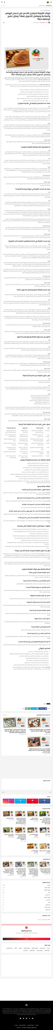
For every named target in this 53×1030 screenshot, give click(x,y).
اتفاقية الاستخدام (22, 1025)
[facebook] (32, 1018)
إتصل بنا (16, 1025)
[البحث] (2, 2)
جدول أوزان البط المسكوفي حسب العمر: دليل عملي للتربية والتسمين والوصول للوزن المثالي (44, 821)
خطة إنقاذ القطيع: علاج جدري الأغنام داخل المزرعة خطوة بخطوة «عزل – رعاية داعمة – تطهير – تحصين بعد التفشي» (20, 872)
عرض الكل (5, 714)
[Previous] (3, 5)
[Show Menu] (51, 2)
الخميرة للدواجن (10, 818)
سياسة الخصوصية (30, 1025)
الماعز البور (43, 5)
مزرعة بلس (26, 900)
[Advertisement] (26, 36)
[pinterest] (26, 1018)
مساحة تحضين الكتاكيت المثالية (34, 819)
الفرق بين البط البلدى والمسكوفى (9, 835)
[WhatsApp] (29, 708)
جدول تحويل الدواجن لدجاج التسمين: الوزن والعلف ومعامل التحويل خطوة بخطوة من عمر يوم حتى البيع (21, 821)
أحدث (50, 792)
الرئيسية (36, 1025)
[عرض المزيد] (23, 708)
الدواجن (41, 10)
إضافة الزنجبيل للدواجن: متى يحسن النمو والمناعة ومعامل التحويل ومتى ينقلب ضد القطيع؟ (20, 837)
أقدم (3, 792)
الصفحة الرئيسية (47, 10)
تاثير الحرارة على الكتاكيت (34, 851)
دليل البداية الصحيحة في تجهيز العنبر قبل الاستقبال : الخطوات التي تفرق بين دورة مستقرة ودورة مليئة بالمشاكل (15, 731)
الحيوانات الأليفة (26, 890)
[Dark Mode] (4, 2)
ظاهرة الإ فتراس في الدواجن (33, 835)
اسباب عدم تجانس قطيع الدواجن (44, 851)
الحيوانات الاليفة (26, 897)
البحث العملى (26, 895)
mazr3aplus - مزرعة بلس (21, 1027)
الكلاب (26, 892)
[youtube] (20, 1018)
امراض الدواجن (26, 907)
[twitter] (23, 1018)
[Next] (2, 5)
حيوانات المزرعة (26, 887)
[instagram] (29, 1018)
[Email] (26, 708)
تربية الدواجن (26, 905)
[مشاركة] (4, 22)
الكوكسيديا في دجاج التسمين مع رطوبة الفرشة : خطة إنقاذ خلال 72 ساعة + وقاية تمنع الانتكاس (39, 750)
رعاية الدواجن (26, 909)
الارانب (26, 902)
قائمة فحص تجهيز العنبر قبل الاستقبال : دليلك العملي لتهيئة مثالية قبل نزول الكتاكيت (39, 731)
